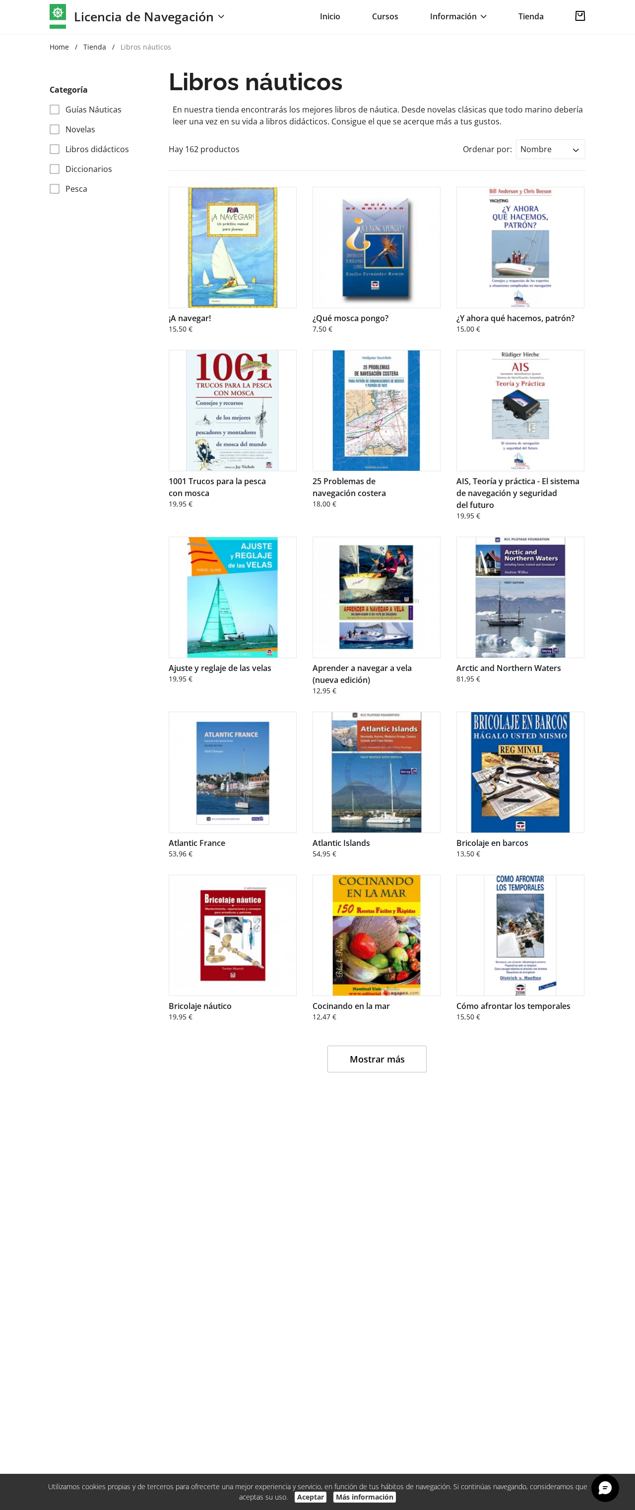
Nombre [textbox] (536, 149)
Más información (364, 1497)
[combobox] (550, 149)
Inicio (330, 16)
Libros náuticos (146, 47)
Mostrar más (377, 1059)
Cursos (385, 16)
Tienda (531, 16)
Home (59, 47)
